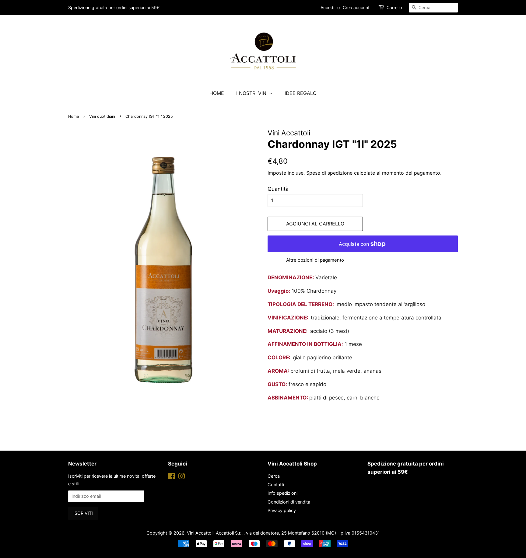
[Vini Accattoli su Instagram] (181, 477)
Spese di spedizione (329, 173)
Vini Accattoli (200, 532)
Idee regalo (301, 93)
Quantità (278, 189)
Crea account (356, 7)
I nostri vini (252, 93)
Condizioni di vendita (289, 501)
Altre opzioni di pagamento (315, 260)
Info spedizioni (282, 493)
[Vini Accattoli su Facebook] (171, 477)
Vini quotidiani (102, 116)
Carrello (394, 7)
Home (216, 93)
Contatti (276, 484)
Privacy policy (282, 510)
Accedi (327, 7)
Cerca (274, 476)
